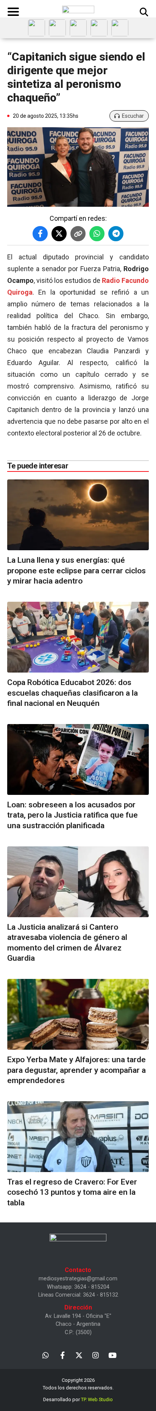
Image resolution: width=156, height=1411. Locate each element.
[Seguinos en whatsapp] (45, 1354)
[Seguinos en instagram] (95, 1354)
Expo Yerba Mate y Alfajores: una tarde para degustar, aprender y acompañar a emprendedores (76, 1070)
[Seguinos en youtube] (112, 1354)
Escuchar (133, 116)
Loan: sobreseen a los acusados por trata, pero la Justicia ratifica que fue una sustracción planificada (72, 815)
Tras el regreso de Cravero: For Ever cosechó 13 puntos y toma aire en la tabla (72, 1192)
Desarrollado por (78, 1399)
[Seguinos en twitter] (79, 1354)
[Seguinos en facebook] (62, 1354)
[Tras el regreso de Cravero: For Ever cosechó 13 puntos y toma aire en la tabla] (78, 1136)
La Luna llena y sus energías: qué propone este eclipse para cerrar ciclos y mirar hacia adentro (76, 570)
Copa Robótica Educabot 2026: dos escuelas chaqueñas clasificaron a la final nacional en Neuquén (72, 693)
